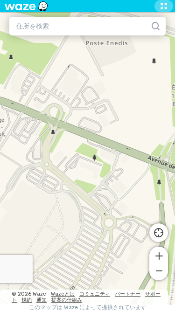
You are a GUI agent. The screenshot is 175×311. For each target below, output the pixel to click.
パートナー (127, 294)
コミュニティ (94, 294)
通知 (41, 300)
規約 (26, 300)
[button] (158, 255)
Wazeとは (63, 294)
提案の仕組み (66, 300)
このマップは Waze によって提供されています (88, 307)
